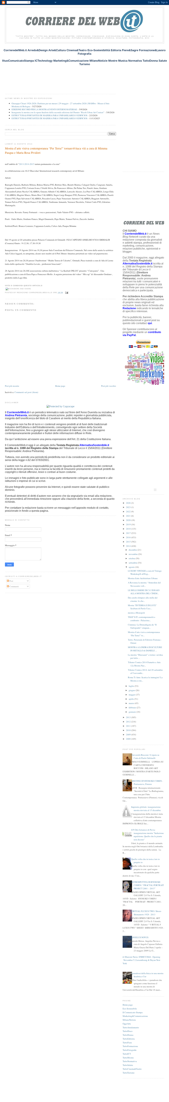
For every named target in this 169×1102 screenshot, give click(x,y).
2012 (128, 721)
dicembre (133, 549)
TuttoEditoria (129, 1038)
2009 (128, 734)
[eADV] (155, 489)
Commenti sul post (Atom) (26, 392)
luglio (132, 685)
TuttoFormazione (130, 1046)
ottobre (132, 558)
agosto (132, 566)
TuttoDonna (128, 1034)
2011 (128, 725)
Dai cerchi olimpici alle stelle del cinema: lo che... (142, 599)
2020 (128, 520)
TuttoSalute (128, 1065)
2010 (128, 730)
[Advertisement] (65, 70)
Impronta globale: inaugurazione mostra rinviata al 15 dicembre (146, 808)
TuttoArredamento (131, 1027)
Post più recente (12, 385)
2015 (128, 541)
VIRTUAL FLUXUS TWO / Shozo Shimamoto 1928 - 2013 (146, 913)
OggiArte (127, 1023)
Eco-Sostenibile (130, 1008)
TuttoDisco (128, 1031)
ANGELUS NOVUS (139, 937)
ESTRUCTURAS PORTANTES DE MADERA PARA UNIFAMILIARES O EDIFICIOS (49, 115)
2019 (128, 524)
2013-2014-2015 (26, 164)
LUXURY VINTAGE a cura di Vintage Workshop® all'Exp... (145, 572)
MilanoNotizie (129, 1019)
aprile (131, 698)
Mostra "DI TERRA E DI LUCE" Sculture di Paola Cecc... (142, 607)
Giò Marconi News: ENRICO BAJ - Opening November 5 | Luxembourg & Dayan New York (140, 960)
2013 (128, 717)
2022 (128, 511)
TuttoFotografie (129, 1049)
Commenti (14, 586)
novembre (133, 554)
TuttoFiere (127, 1042)
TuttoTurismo (129, 1072)
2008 (128, 738)
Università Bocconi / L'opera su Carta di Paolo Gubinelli (145, 756)
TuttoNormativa (130, 1061)
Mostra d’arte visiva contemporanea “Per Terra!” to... (144, 634)
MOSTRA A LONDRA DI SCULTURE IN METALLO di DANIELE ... (145, 649)
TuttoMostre (128, 1057)
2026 (128, 502)
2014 (128, 545)
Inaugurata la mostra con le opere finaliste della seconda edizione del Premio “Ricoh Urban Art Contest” (58, 112)
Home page (60, 385)
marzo (132, 703)
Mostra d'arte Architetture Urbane (143, 578)
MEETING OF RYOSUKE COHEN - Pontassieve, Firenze (147, 782)
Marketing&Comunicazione (135, 1016)
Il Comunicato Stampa (133, 1012)
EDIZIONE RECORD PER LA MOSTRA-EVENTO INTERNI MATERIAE (44, 109)
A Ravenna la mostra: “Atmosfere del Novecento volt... (144, 584)
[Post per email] (66, 292)
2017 (128, 533)
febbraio (133, 707)
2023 (128, 507)
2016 (128, 537)
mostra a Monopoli (136, 612)
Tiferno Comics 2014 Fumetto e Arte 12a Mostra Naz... (144, 664)
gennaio (132, 711)
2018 (128, 528)
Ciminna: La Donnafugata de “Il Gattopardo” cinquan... (142, 626)
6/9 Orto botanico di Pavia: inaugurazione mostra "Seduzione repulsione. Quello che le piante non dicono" (147, 834)
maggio (132, 694)
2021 (128, 515)
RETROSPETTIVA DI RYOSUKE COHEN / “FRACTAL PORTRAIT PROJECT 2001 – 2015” (147, 885)
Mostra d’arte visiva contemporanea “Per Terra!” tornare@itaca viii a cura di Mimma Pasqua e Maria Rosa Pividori (56, 150)
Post (11, 580)
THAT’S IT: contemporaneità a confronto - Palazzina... (141, 619)
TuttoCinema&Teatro (132, 1068)
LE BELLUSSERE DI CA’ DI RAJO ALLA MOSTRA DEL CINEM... (143, 592)
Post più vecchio (108, 385)
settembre (133, 562)
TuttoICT (127, 1053)
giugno (132, 690)
